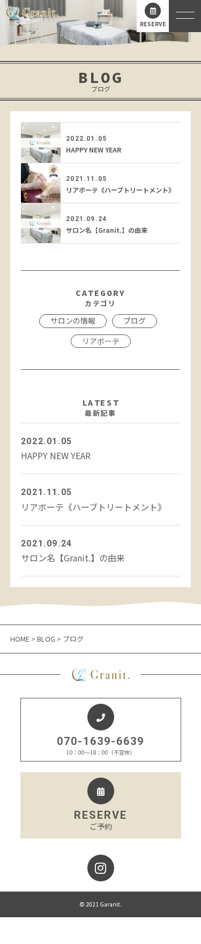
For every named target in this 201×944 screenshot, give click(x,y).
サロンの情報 (72, 320)
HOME (20, 639)
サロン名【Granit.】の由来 (106, 229)
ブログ (134, 320)
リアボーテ (101, 341)
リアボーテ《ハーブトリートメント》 (120, 189)
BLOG (46, 639)
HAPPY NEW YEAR (93, 149)
